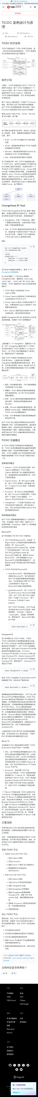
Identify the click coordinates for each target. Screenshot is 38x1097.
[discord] (17, 1069)
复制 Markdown (25, 33)
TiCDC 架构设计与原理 (11, 955)
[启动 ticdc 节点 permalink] (19, 850)
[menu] (3, 7)
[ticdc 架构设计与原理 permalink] (6, 26)
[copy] (33, 246)
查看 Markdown (12, 36)
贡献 (6, 33)
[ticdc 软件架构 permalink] (22, 43)
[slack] (28, 1065)
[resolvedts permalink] (12, 532)
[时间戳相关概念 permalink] (18, 515)
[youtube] (21, 1069)
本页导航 (18, 13)
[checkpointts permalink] (14, 634)
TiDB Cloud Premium (20, 1)
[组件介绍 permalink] (13, 80)
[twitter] (14, 1065)
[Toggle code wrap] (30, 246)
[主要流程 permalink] (13, 822)
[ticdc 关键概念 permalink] (22, 440)
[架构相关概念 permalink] (16, 463)
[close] (33, 1084)
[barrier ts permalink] (11, 741)
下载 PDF (30, 36)
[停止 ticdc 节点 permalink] (19, 914)
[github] (10, 1065)
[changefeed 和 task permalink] (27, 205)
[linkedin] (19, 1065)
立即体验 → (19, 6)
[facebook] (23, 1065)
